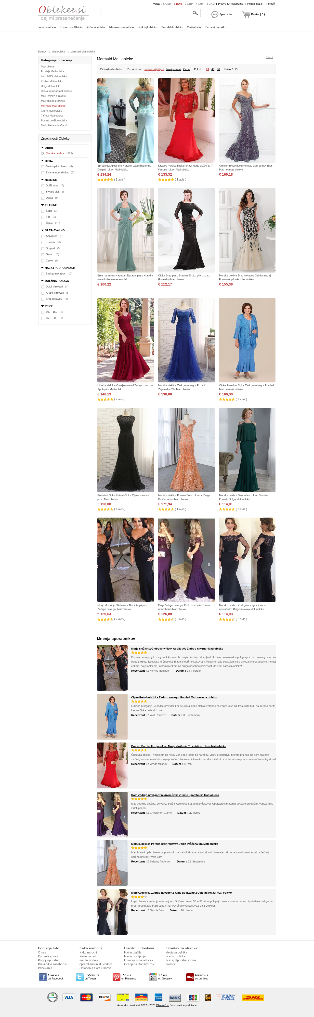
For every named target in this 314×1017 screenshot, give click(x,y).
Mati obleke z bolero (53, 100)
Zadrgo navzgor (59, 273)
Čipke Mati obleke (51, 110)
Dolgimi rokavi (57, 286)
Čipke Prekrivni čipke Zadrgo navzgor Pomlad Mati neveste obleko (174, 697)
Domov (42, 51)
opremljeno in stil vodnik (95, 964)
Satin (52, 210)
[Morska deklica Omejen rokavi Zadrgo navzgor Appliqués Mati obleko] (125, 340)
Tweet (269, 57)
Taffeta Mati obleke (52, 115)
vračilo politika (175, 956)
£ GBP (189, 3)
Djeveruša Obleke (71, 27)
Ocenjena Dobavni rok (139, 964)
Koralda (53, 242)
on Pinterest (128, 976)
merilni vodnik (88, 960)
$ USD (167, 3)
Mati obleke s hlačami (53, 125)
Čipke (53, 223)
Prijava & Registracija (230, 3)
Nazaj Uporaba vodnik (181, 960)
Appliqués (54, 236)
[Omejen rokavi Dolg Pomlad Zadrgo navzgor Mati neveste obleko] (247, 121)
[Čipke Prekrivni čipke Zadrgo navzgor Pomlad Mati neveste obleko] (247, 340)
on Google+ (165, 976)
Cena (186, 69)
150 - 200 (54, 317)
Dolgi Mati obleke (51, 86)
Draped (53, 248)
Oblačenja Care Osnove (95, 968)
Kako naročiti (88, 952)
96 (218, 69)
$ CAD (211, 3)
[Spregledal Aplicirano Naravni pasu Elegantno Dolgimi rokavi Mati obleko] (125, 121)
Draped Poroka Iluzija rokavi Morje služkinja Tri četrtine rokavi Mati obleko (178, 746)
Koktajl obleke (147, 27)
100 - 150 (54, 311)
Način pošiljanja (135, 956)
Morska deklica (59, 153)
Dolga (52, 197)
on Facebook (56, 976)
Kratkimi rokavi (57, 292)
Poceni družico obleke (54, 120)
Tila (51, 216)
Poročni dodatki (215, 27)
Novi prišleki (173, 69)
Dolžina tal (55, 185)
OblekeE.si (162, 1005)
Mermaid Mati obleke (82, 51)
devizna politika (176, 952)
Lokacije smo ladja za (138, 960)
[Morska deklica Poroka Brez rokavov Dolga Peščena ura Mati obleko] (186, 450)
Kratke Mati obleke (52, 81)
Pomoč (270, 3)
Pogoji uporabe (48, 960)
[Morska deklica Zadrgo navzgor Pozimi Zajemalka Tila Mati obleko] (186, 340)
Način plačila (133, 952)
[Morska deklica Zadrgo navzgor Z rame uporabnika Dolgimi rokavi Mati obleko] (247, 560)
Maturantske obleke (121, 27)
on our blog (201, 976)
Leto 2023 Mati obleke (54, 76)
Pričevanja (45, 968)
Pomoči (171, 964)
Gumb (52, 254)
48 (212, 69)
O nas (42, 952)
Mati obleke (194, 27)
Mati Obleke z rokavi (53, 95)
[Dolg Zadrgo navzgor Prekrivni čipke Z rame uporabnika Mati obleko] (186, 560)
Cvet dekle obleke (172, 27)
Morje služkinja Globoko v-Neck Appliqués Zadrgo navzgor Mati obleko (177, 648)
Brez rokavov (57, 298)
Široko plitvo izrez (59, 166)
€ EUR (178, 3)
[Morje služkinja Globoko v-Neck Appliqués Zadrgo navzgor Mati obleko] (125, 560)
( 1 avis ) (119, 179)
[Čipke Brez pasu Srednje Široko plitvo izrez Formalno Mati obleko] (186, 231)
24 (207, 69)
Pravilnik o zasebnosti (52, 964)
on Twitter (92, 976)
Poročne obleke (47, 27)
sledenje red (87, 956)
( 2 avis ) (119, 399)
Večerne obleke (96, 27)
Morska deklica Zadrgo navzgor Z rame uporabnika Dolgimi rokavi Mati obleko (181, 892)
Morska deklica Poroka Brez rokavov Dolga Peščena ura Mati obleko (174, 843)
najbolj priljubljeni (154, 69)
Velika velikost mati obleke (56, 91)
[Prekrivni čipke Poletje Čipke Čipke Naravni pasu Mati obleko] (125, 450)
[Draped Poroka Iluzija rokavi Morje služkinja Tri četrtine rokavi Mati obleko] (186, 121)
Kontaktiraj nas (48, 956)
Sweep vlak (55, 191)
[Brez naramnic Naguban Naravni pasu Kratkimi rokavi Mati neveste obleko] (125, 231)
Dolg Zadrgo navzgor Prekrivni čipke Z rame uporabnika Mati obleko (175, 795)
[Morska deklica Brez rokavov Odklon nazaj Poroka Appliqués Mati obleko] (247, 231)
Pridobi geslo (254, 3)
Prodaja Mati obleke (52, 71)
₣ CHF (200, 3)
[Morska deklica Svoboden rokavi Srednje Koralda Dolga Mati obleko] (247, 450)
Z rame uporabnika (60, 172)
